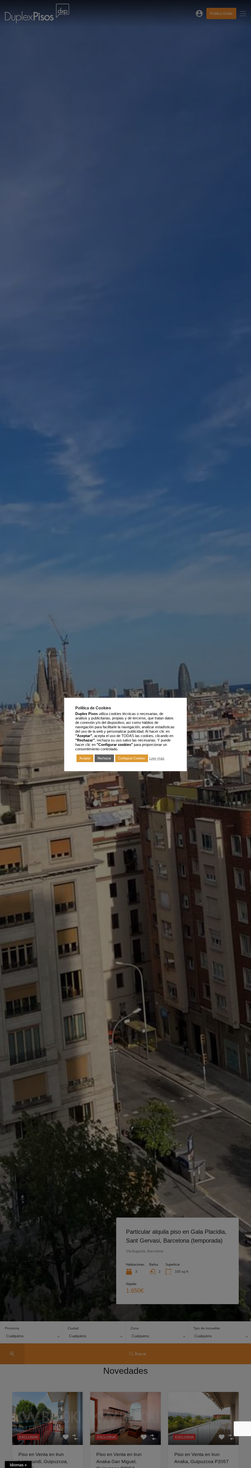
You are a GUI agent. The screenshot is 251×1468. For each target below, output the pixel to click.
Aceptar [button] (84, 758)
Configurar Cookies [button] (131, 758)
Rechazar (104, 758)
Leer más (156, 758)
